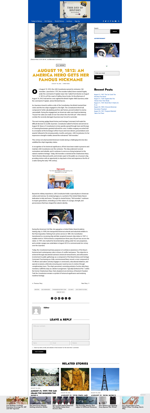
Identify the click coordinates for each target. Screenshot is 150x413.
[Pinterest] (111, 21)
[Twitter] (106, 21)
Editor (46, 307)
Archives (69, 21)
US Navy (70, 289)
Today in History (36, 21)
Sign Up (77, 21)
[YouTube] (115, 21)
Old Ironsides (46, 289)
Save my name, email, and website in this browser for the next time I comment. (56, 347)
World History (59, 21)
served (58, 229)
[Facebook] (103, 21)
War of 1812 (60, 292)
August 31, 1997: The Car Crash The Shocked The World (44, 393)
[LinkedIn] (113, 21)
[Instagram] (108, 21)
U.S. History (48, 21)
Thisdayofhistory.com (59, 289)
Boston (37, 289)
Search (96, 28)
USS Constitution (81, 289)
